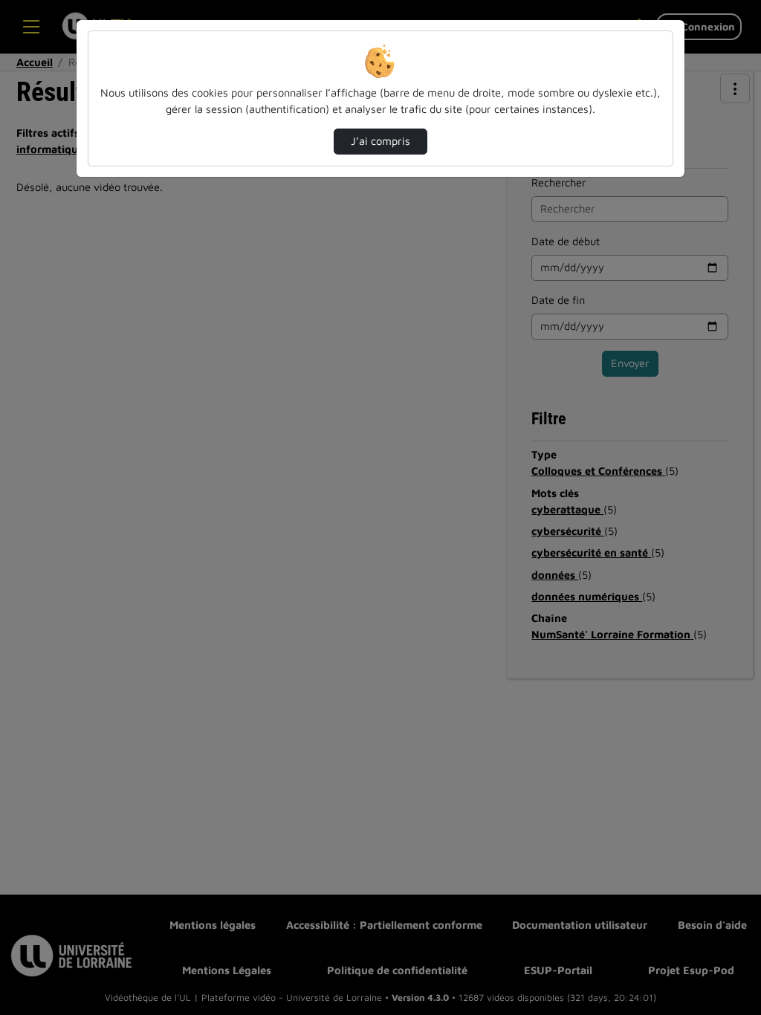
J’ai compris (380, 140)
